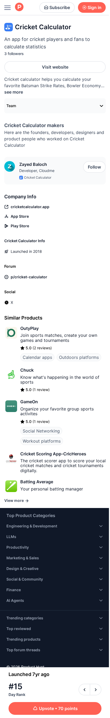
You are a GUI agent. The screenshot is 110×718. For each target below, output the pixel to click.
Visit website (55, 67)
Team (11, 105)
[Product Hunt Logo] (19, 7)
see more (13, 92)
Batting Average (36, 481)
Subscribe (59, 7)
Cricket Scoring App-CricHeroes (53, 453)
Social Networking (41, 431)
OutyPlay (29, 328)
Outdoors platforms (79, 357)
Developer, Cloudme (36, 170)
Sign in (94, 7)
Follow (94, 167)
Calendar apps (37, 357)
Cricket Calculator (37, 177)
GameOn (29, 401)
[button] (9, 166)
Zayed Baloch (33, 164)
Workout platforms (42, 441)
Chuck (27, 370)
